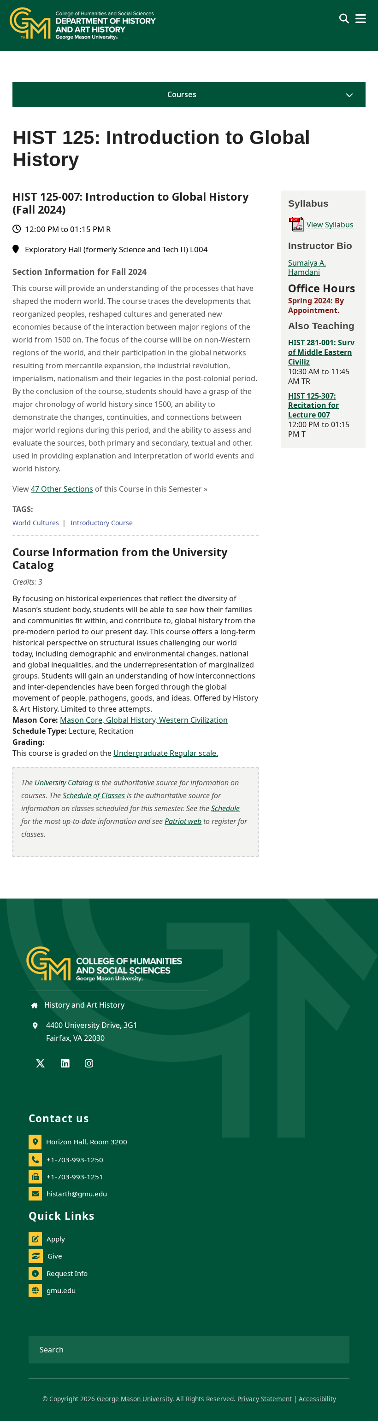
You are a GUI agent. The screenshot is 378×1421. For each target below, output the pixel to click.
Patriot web (183, 821)
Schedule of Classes (94, 795)
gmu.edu (61, 1290)
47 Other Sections (62, 489)
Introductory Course (102, 522)
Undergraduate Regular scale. (165, 753)
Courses (181, 94)
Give (54, 1255)
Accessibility (317, 1398)
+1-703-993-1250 (75, 1159)
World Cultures (35, 522)
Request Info (67, 1273)
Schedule (225, 808)
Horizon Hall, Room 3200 (86, 1141)
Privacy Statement (264, 1398)
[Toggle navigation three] (360, 18)
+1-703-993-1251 (75, 1176)
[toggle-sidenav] (347, 95)
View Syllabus (330, 225)
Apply (56, 1238)
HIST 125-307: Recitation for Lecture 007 (313, 405)
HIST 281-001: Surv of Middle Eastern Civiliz (321, 352)
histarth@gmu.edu (77, 1193)
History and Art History (83, 1005)
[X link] (40, 1064)
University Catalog (64, 782)
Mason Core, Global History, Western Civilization (144, 720)
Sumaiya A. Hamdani (307, 268)
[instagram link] (89, 1064)
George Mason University (134, 1398)
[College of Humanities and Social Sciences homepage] (113, 959)
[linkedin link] (65, 1064)
